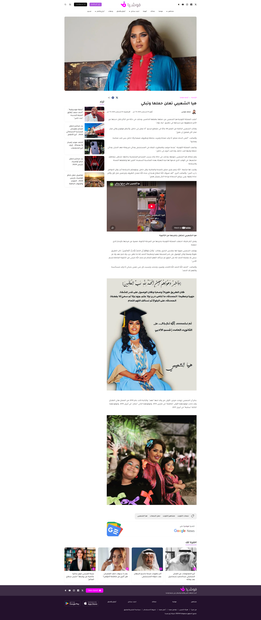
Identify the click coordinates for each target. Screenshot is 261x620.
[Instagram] (187, 4)
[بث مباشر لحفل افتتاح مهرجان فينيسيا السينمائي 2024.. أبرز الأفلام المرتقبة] (94, 130)
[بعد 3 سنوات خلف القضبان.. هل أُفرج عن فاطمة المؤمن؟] (113, 559)
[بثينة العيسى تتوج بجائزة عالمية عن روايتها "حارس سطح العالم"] (80, 559)
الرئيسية (194, 97)
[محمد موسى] (194, 112)
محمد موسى (186, 112)
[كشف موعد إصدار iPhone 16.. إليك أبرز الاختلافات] (94, 147)
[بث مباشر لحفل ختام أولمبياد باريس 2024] (94, 163)
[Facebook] (191, 4)
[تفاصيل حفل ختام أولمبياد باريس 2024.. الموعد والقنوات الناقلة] (94, 179)
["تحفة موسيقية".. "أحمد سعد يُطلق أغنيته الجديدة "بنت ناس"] (94, 114)
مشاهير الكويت (169, 516)
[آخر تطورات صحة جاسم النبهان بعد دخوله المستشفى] (147, 559)
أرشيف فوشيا (184, 97)
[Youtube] (183, 4)
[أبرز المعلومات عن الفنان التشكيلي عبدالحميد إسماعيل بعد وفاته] (181, 559)
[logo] (130, 4)
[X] (196, 4)
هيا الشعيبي (142, 516)
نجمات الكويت (183, 516)
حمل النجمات (155, 516)
